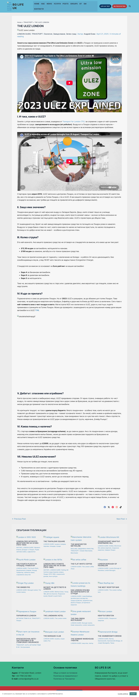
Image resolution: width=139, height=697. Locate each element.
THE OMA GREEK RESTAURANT (78, 619)
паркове (46, 546)
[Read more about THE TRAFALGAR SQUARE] (51, 537)
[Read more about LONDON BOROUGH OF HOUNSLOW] (103, 560)
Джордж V (25, 549)
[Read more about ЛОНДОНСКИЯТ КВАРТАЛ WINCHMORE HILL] (108, 537)
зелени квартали (105, 548)
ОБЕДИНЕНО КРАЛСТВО (86, 548)
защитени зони (87, 600)
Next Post (122, 519)
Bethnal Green (59, 591)
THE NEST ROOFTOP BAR (108, 587)
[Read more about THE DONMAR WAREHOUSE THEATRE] (83, 633)
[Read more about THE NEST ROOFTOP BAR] (106, 583)
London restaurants (89, 625)
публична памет (29, 572)
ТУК (37, 310)
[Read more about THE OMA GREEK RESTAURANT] (83, 613)
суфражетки (31, 551)
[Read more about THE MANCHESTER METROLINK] (83, 538)
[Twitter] (109, 507)
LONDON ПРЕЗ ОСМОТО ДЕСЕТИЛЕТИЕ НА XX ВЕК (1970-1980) (54, 565)
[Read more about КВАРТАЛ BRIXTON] (105, 611)
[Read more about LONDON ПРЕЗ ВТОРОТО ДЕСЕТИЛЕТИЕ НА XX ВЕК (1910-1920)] (26, 537)
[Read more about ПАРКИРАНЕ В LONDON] (26, 611)
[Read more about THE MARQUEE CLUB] (53, 632)
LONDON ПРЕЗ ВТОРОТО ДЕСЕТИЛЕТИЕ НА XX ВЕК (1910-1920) (27, 543)
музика (57, 639)
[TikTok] (121, 507)
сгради (58, 546)
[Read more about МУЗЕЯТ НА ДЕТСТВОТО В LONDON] (48, 583)
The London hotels (60, 618)
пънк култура (53, 576)
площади (52, 546)
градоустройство (76, 600)
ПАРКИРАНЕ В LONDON (26, 616)
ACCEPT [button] (133, 693)
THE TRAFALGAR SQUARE (54, 541)
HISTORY (19, 547)
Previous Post (19, 519)
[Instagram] (117, 507)
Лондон (31, 549)
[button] (105, 6)
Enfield (111, 546)
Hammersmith (102, 641)
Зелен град (71, 34)
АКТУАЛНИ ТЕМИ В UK (23, 618)
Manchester (74, 553)
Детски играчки (52, 594)
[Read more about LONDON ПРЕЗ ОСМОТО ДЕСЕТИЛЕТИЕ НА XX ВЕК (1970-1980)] (52, 560)
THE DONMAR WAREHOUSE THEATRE (82, 639)
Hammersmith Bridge (113, 641)
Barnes (111, 639)
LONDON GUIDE (24, 34)
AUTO (27, 645)
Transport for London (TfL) (74, 121)
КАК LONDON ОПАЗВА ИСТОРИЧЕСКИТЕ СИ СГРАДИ (80, 591)
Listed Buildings (87, 596)
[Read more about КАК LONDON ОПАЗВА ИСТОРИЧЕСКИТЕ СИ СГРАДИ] (83, 584)
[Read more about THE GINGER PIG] (25, 583)
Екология (48, 34)
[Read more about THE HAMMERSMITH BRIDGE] (107, 632)
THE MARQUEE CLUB (52, 636)
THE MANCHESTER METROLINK (79, 545)
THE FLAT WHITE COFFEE (81, 564)
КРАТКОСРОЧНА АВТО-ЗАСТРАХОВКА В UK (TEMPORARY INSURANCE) (27, 640)
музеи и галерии (60, 544)
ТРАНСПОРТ (37, 34)
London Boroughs (109, 570)
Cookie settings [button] (123, 694)
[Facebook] (105, 507)
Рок (49, 641)
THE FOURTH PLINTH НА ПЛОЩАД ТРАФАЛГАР (26, 565)
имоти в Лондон (76, 602)
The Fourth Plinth (33, 568)
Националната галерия (23, 570)
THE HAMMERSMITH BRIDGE (110, 636)
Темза (112, 643)
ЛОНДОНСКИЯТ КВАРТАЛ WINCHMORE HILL (109, 542)
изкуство (85, 643)
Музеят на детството (55, 596)
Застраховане (25, 647)
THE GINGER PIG (23, 587)
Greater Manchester (86, 551)
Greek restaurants (76, 625)
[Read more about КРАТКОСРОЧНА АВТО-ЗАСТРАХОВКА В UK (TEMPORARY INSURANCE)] (28, 633)
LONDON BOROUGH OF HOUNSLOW (107, 565)
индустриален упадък (56, 572)
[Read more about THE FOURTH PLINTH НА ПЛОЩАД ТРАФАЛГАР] (25, 560)
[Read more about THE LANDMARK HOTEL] (54, 611)
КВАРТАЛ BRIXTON (106, 616)
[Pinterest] (113, 507)
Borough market (33, 590)
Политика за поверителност (65, 676)
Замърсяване (59, 34)
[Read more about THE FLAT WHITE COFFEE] (78, 560)
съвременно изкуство (23, 574)
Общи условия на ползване (65, 673)
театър (91, 643)
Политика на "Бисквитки (64, 679)
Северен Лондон (110, 550)
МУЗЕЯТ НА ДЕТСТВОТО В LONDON (54, 588)
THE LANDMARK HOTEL (53, 616)
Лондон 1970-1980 (49, 574)
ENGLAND (74, 548)
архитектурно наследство (79, 598)
